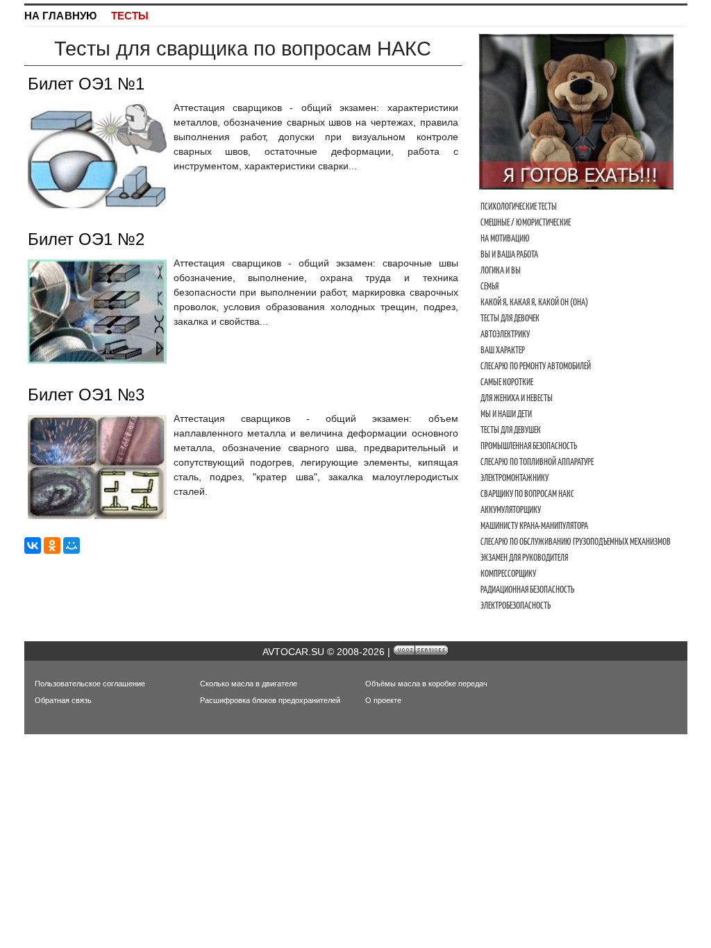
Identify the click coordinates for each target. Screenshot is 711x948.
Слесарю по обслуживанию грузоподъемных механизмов (575, 542)
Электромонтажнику (514, 478)
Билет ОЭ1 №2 (86, 239)
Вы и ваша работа (509, 254)
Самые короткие (506, 382)
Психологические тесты (518, 206)
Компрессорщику (508, 573)
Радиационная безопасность (527, 589)
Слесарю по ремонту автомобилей (535, 366)
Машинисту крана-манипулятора (534, 526)
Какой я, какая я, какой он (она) (534, 302)
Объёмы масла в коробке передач (426, 683)
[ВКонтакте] (32, 545)
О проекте (383, 700)
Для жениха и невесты (516, 398)
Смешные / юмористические (525, 222)
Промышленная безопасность (528, 446)
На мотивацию (505, 238)
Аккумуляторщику (510, 510)
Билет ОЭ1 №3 (86, 394)
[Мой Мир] (71, 545)
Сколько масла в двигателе (248, 683)
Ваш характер (502, 350)
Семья (489, 286)
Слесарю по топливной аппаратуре (537, 462)
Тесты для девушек (510, 430)
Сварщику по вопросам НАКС (527, 494)
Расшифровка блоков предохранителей (270, 700)
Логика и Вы (500, 270)
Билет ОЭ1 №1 (86, 83)
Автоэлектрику (505, 334)
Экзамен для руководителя (524, 558)
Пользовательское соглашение (90, 683)
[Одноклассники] (52, 545)
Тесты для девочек (509, 318)
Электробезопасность (515, 605)
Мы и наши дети (506, 414)
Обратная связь (63, 700)
